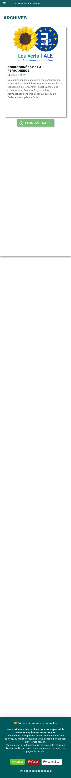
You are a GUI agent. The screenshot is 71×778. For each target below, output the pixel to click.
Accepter (17, 761)
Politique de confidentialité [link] (36, 770)
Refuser (33, 761)
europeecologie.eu (28, 3)
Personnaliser (51, 761)
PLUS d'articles (37, 123)
